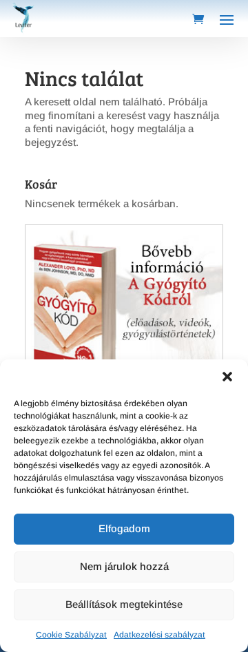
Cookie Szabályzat (71, 635)
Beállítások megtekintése (124, 604)
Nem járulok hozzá (124, 566)
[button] (227, 376)
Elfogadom (124, 528)
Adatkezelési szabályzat (159, 635)
